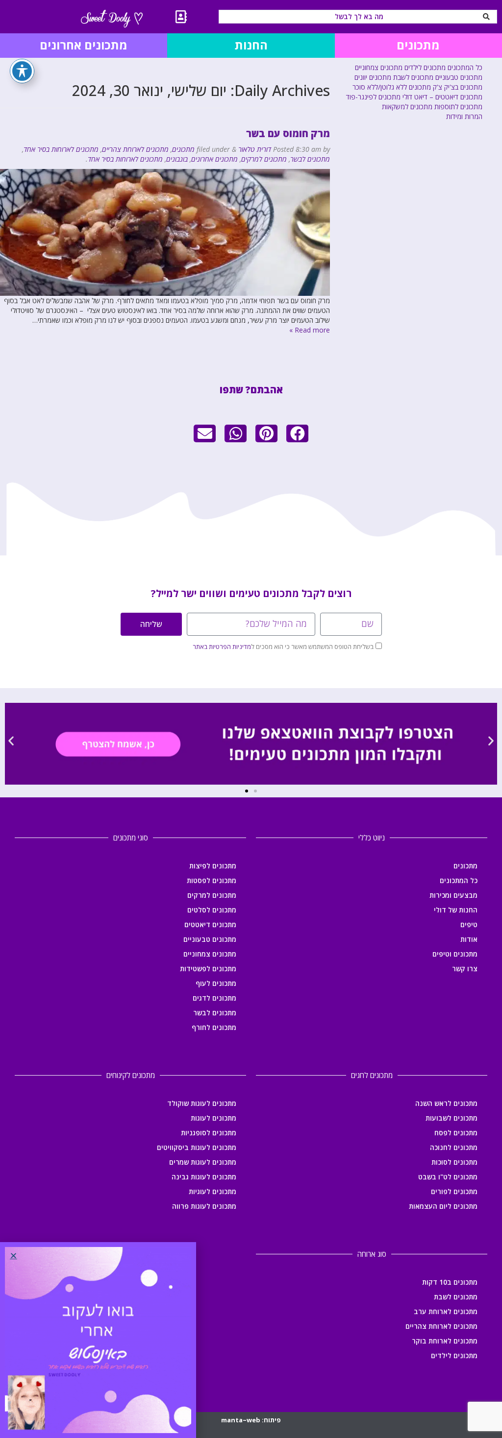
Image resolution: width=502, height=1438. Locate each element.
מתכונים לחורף (214, 1027)
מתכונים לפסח (455, 1132)
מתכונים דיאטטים (210, 924)
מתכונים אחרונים (214, 159)
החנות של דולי (455, 909)
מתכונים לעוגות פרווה (204, 1206)
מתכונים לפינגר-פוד (373, 96)
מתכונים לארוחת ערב (445, 1311)
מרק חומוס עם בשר (288, 133)
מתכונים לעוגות (213, 1118)
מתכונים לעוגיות (212, 1191)
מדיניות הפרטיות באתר (222, 646)
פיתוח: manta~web (251, 1419)
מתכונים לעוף (216, 983)
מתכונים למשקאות (407, 106)
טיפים (468, 924)
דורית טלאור (254, 149)
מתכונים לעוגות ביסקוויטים (196, 1147)
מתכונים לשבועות (451, 1118)
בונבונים (177, 159)
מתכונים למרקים (264, 159)
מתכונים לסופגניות (208, 1132)
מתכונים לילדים (425, 67)
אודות (468, 939)
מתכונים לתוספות (458, 106)
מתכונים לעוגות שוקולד (201, 1103)
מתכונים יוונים (372, 77)
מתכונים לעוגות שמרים (202, 1162)
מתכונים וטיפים (454, 954)
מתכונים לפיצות (212, 865)
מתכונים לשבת (413, 77)
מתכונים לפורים (454, 1191)
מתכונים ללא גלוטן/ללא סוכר (391, 87)
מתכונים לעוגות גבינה (204, 1176)
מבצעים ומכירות (453, 895)
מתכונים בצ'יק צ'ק (457, 87)
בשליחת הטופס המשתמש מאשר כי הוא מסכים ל (283, 646)
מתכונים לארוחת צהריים (135, 149)
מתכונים (183, 149)
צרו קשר (464, 968)
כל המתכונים (465, 67)
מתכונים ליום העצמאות (443, 1206)
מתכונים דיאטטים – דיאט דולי (442, 96)
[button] (297, 433)
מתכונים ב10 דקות (449, 1282)
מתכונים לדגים (214, 998)
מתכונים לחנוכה (453, 1147)
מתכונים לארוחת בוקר (444, 1340)
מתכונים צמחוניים (378, 67)
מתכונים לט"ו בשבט (447, 1176)
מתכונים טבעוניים (458, 77)
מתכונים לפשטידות (208, 968)
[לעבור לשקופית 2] (246, 791)
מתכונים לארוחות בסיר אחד (61, 149)
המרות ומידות (464, 116)
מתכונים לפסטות (211, 880)
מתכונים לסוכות (454, 1162)
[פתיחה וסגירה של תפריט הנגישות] (22, 71)
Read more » (309, 330)
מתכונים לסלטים (211, 909)
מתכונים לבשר (310, 159)
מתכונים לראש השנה (446, 1103)
